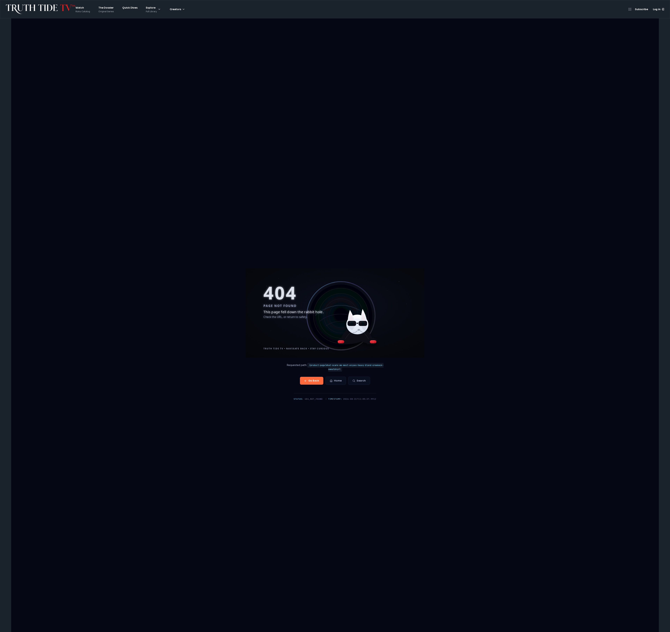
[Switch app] (630, 9)
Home (338, 380)
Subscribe (641, 9)
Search (361, 380)
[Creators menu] (183, 9)
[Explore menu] (159, 9)
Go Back (313, 380)
